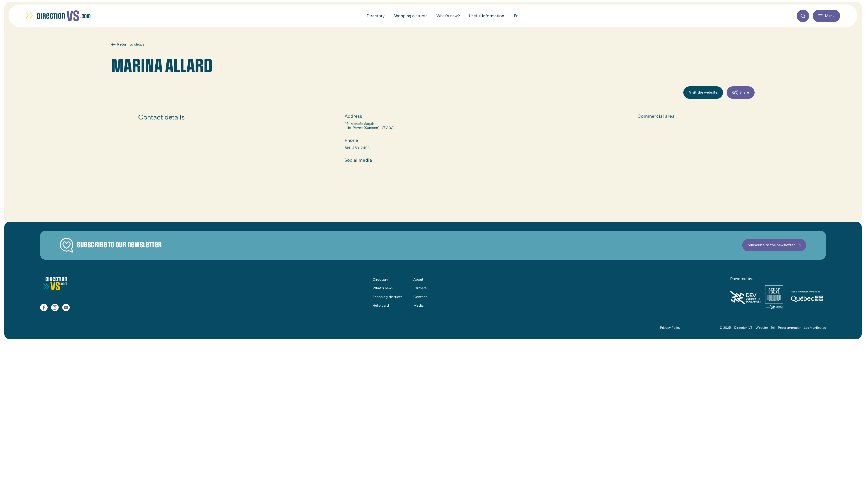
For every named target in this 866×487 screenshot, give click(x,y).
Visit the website (703, 92)
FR (516, 15)
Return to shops (130, 44)
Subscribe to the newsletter (771, 245)
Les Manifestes (815, 328)
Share (744, 92)
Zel (772, 328)
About (418, 279)
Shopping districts (410, 15)
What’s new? (448, 15)
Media (418, 305)
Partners (420, 288)
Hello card (381, 305)
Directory (376, 15)
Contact (420, 297)
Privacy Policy (670, 328)
